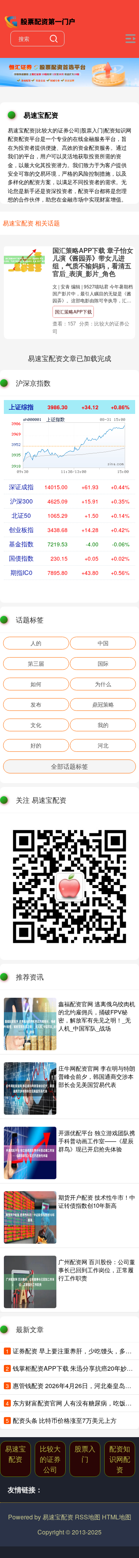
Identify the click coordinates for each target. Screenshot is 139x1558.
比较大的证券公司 (50, 1458)
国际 (103, 663)
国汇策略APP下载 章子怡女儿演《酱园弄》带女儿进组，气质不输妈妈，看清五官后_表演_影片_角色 (93, 262)
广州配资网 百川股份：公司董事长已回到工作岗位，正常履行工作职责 (96, 1270)
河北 (103, 745)
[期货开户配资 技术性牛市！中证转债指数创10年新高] (30, 1217)
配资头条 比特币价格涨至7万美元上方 (65, 1420)
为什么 (103, 684)
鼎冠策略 (103, 704)
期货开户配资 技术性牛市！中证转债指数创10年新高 (96, 1201)
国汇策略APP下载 (73, 311)
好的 (36, 745)
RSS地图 (87, 1516)
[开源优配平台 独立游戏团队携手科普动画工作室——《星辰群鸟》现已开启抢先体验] (30, 1153)
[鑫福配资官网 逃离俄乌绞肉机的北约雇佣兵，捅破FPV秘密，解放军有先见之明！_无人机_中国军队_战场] (30, 1024)
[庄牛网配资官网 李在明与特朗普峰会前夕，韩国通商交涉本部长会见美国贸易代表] (30, 1088)
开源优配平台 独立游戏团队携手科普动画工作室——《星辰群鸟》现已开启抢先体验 (96, 1141)
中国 (103, 643)
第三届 (36, 663)
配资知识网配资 (119, 1458)
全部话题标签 (69, 766)
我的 (103, 725)
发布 (36, 704)
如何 (36, 684)
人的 (36, 643)
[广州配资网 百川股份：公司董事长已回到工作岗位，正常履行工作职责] (30, 1282)
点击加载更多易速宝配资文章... (70, 358)
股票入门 (85, 1453)
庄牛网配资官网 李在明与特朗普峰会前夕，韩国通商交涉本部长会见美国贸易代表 (96, 1076)
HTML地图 (116, 1516)
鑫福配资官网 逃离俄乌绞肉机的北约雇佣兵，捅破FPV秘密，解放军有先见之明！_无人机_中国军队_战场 (96, 1016)
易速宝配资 (15, 1453)
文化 (36, 725)
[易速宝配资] (40, 20)
